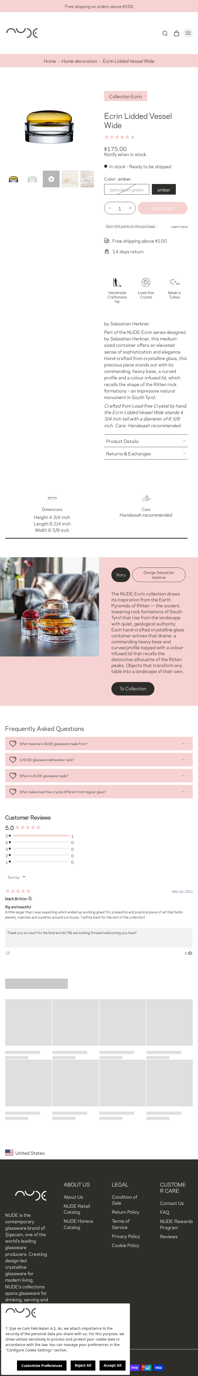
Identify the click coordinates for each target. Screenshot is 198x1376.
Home (50, 60)
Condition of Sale (124, 1199)
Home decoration (79, 60)
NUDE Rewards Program (176, 1224)
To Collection (133, 688)
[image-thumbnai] (13, 179)
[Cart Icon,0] (176, 33)
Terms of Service (120, 1223)
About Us (73, 1196)
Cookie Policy (125, 1245)
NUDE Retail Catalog (77, 1208)
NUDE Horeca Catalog (78, 1223)
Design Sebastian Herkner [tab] (159, 574)
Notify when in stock (125, 154)
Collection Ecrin (125, 96)
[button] (163, 208)
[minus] (109, 208)
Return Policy (125, 1211)
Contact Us (172, 1203)
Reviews (169, 1236)
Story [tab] (121, 574)
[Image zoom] (49, 124)
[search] (165, 33)
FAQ (164, 1212)
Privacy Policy (126, 1236)
